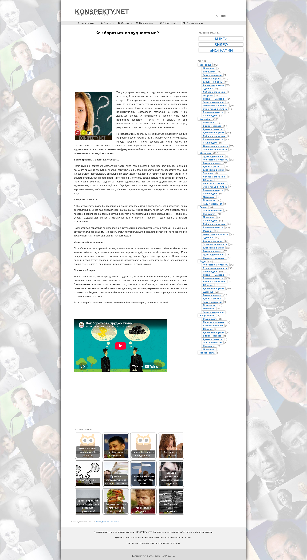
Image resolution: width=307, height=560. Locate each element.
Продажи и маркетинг (214, 98)
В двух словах (194, 23)
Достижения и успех (110, 522)
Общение (208, 95)
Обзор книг (170, 23)
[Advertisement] (130, 63)
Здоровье (208, 88)
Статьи (125, 23)
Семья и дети (210, 115)
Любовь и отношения (214, 91)
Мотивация (209, 68)
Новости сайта (207, 352)
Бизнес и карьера (212, 78)
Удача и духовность (213, 102)
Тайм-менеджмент (212, 74)
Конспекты (87, 23)
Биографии (146, 23)
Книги (221, 39)
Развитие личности (213, 112)
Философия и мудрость (215, 105)
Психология (209, 71)
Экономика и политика (215, 108)
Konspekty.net (139, 556)
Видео (107, 23)
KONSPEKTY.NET (102, 11)
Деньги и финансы (212, 81)
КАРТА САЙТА (168, 556)
